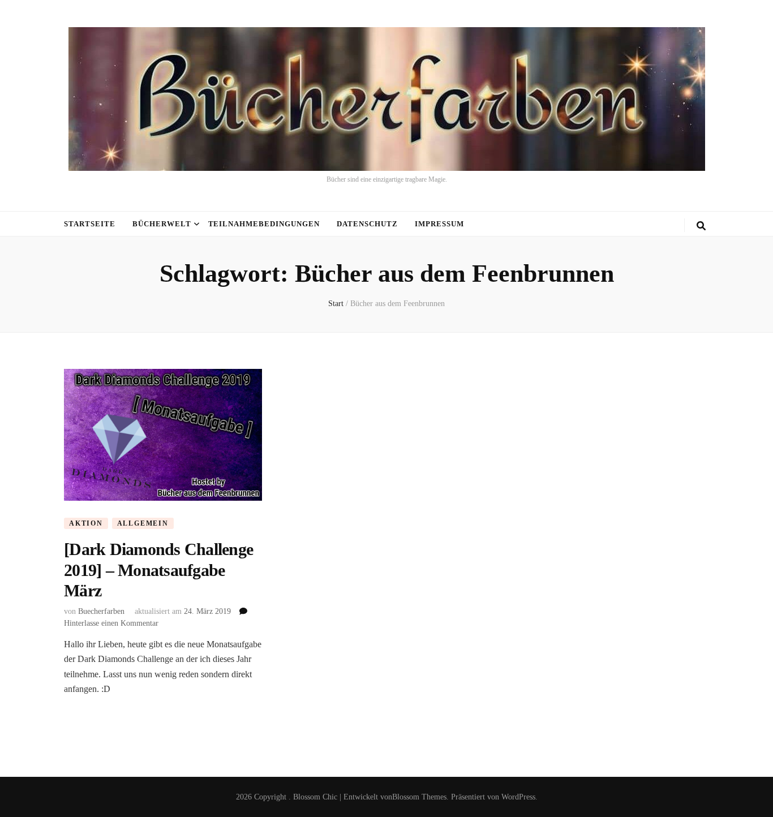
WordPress (518, 797)
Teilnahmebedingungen (264, 224)
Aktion (86, 523)
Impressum (439, 224)
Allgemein (143, 523)
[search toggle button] (701, 226)
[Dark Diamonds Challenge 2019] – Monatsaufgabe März (158, 570)
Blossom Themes (419, 797)
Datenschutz (367, 224)
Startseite (89, 224)
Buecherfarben (101, 611)
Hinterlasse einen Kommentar (111, 623)
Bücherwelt (161, 224)
